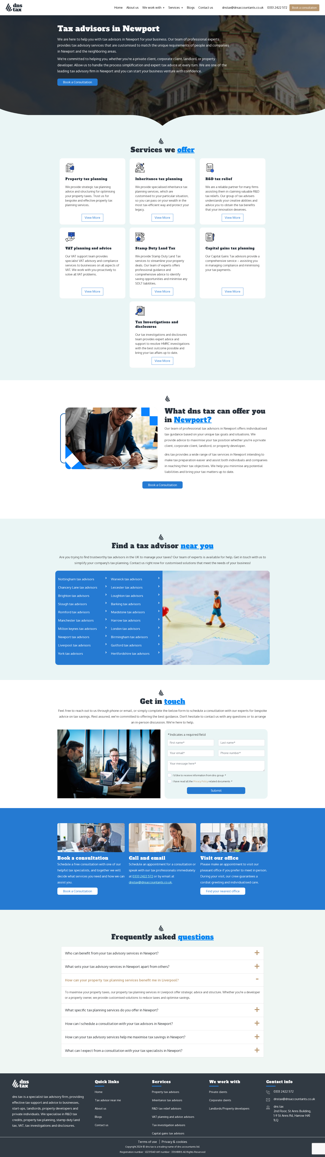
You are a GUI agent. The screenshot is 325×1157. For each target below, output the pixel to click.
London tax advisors (125, 629)
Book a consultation (304, 7)
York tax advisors (70, 653)
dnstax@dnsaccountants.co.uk (242, 7)
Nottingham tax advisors (76, 579)
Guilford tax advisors (126, 645)
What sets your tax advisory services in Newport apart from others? (117, 966)
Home (118, 7)
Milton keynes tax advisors (77, 629)
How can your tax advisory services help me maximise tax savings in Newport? (125, 1037)
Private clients (218, 1092)
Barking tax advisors (126, 604)
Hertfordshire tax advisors (130, 653)
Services (174, 7)
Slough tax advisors (72, 604)
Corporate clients (220, 1100)
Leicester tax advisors (127, 587)
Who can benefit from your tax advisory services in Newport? (111, 953)
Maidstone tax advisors (128, 612)
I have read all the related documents (202, 781)
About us (132, 7)
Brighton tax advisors (73, 596)
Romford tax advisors (74, 612)
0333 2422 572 (276, 7)
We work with (151, 7)
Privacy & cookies (174, 1142)
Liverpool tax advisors (74, 645)
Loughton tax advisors (127, 596)
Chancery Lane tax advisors (77, 587)
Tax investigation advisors (168, 1125)
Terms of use (147, 1142)
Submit (216, 790)
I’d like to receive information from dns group (199, 775)
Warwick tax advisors (126, 579)
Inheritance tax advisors (167, 1100)
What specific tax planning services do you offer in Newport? (111, 1010)
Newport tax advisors (73, 637)
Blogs (191, 7)
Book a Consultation (77, 82)
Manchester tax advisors (76, 620)
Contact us (205, 7)
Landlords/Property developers (229, 1108)
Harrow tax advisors (125, 620)
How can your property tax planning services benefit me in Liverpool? (122, 980)
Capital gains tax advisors (168, 1133)
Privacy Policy (200, 781)
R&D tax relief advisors (166, 1108)
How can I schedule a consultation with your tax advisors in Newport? (119, 1024)
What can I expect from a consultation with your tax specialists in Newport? (123, 1050)
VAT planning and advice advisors (173, 1117)
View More (92, 217)
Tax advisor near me (108, 1100)
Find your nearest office (223, 891)
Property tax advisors (165, 1092)
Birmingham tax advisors (129, 637)
